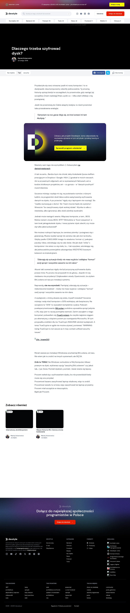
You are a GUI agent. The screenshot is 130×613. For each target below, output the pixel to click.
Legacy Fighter (114, 564)
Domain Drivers (115, 554)
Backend (69, 543)
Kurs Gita (113, 575)
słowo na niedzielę (92, 587)
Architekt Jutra (114, 543)
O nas (48, 545)
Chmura (69, 545)
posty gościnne (110, 590)
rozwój (89, 590)
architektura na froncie (53, 590)
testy (26, 587)
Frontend (69, 548)
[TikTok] (16, 554)
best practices (29, 595)
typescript (68, 595)
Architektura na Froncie (115, 568)
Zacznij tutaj (49, 543)
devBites (112, 572)
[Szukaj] (24, 14)
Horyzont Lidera (115, 561)
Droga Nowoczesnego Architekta (117, 557)
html (66, 598)
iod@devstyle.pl (31, 550)
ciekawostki (9, 595)
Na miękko (11, 73)
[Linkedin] (29, 554)
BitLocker (59, 308)
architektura (9, 590)
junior (88, 595)
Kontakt (76, 606)
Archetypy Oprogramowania (115, 547)
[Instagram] (77, 14)
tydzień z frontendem (52, 592)
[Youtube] (11, 554)
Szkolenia (100, 14)
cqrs (7, 598)
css (47, 598)
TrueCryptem (63, 315)
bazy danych (29, 592)
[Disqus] (65, 470)
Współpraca (50, 548)
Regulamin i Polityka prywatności (61, 606)
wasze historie (110, 592)
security (26, 73)
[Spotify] (39, 554)
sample (27, 590)
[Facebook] (85, 14)
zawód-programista (93, 592)
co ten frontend (70, 590)
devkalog (109, 598)
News (68, 556)
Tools (68, 561)
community (109, 587)
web (26, 598)
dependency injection (12, 592)
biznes (89, 598)
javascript (68, 587)
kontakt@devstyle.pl (22, 548)
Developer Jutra (115, 551)
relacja (108, 595)
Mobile (69, 551)
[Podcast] (34, 554)
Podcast (69, 559)
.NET (7, 587)
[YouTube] (81, 14)
